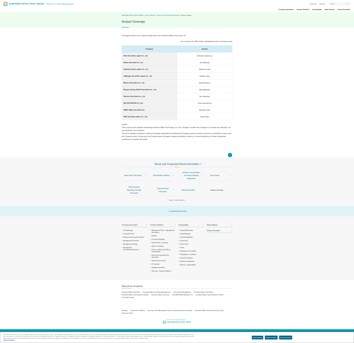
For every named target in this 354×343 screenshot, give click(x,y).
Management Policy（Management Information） (163, 231)
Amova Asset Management (182, 292)
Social (182, 248)
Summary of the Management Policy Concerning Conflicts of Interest (170, 310)
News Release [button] (330, 9)
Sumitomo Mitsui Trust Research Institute (135, 295)
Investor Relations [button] (303, 9)
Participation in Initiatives (188, 254)
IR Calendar (155, 264)
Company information (129, 225)
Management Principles (131, 241)
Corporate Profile (128, 234)
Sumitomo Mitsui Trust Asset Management (156, 292)
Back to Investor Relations (177, 200)
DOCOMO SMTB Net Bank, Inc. (182, 295)
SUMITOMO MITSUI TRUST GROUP (132, 15)
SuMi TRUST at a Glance (160, 243)
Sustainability (183, 225)
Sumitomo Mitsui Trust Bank (131, 292)
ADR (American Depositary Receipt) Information (134, 190)
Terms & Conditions (9, 340)
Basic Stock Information (133, 175)
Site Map (124, 310)
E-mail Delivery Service (178, 211)
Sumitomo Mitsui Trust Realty (203, 292)
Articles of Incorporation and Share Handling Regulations (191, 175)
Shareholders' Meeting (161, 175)
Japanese (322, 4)
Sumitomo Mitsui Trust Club (160, 295)
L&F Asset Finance (128, 297)
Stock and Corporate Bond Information (168, 15)
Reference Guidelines (187, 261)
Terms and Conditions (137, 310)
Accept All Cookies (285, 337)
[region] (177, 337)
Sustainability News (186, 230)
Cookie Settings (257, 337)
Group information (213, 230)
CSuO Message (185, 234)
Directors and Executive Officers (133, 237)
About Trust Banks (158, 246)
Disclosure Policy (127, 313)
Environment (184, 244)
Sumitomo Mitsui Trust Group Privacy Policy (209, 310)
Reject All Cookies (271, 337)
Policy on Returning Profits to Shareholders (161, 251)
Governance (184, 241)
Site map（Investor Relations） (162, 271)
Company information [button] (286, 9)
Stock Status (214, 175)
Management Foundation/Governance (131, 249)
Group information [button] (343, 9)
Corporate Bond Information (163, 189)
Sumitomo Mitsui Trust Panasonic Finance (209, 295)
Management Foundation (188, 251)
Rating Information (188, 190)
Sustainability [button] (317, 9)
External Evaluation (186, 258)
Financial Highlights (158, 239)
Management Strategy (130, 244)
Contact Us (313, 4)
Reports (154, 236)
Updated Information (158, 267)
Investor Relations (150, 15)
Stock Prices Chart (158, 261)
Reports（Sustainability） (188, 265)
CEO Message (128, 230)
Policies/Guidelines (186, 237)
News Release (212, 225)
